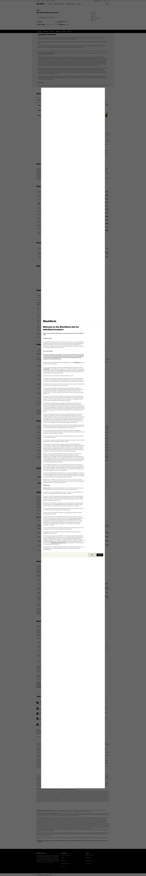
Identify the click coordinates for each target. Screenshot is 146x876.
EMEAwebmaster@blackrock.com (58, 542)
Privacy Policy (76, 362)
